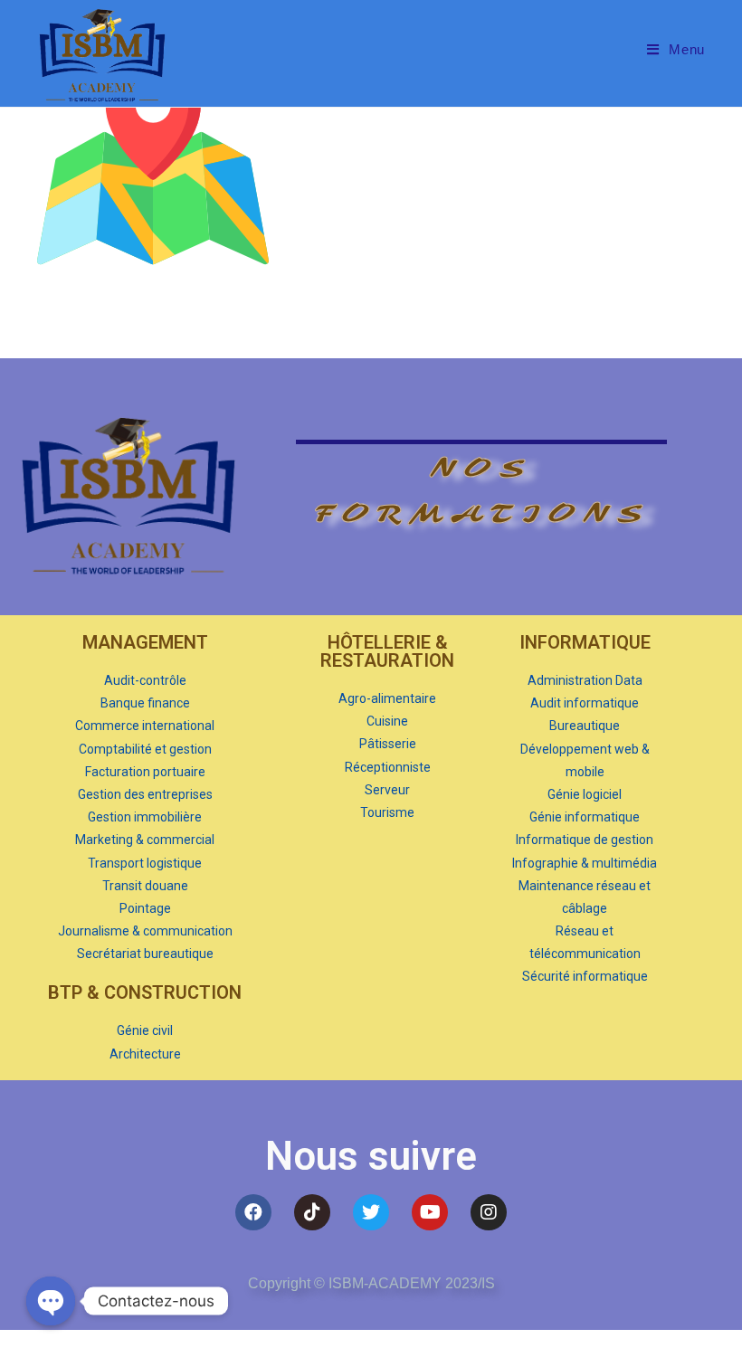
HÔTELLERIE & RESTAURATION (387, 651)
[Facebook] (253, 1212)
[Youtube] (430, 1212)
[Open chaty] (50, 1301)
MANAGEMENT (145, 642)
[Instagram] (489, 1212)
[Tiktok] (312, 1212)
